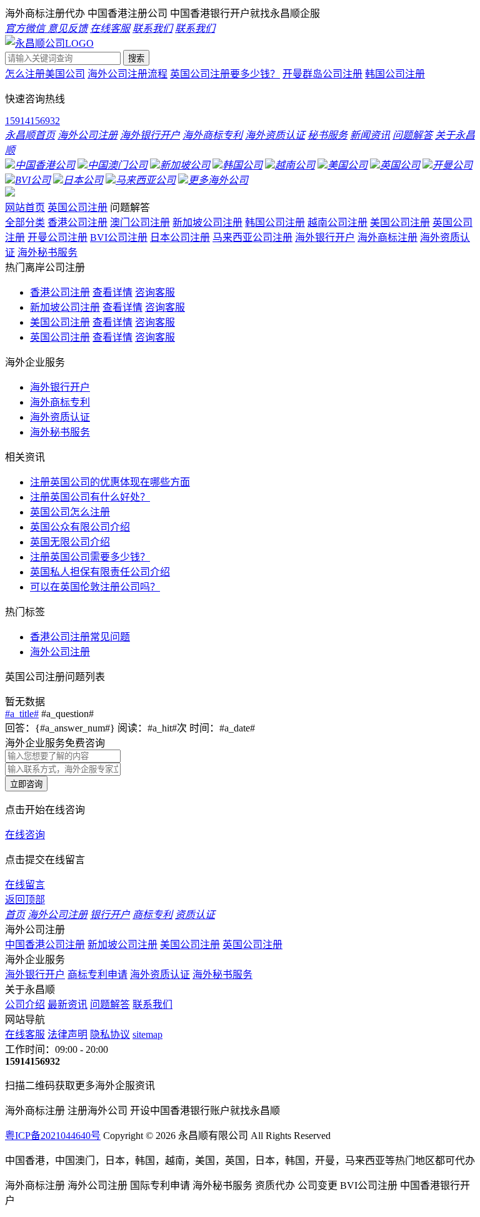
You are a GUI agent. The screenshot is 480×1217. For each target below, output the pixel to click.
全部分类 (25, 222)
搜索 (136, 58)
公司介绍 (25, 1004)
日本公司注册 (180, 237)
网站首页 (25, 207)
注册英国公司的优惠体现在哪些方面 (110, 482)
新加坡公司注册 (207, 222)
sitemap (147, 1034)
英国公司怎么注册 (70, 512)
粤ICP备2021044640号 (53, 1135)
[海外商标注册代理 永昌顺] (49, 43)
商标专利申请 (98, 974)
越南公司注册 (338, 222)
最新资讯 (68, 1004)
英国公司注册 (78, 207)
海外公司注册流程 (128, 74)
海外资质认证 (60, 417)
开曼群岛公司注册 (322, 74)
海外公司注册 (60, 652)
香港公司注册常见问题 (80, 637)
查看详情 (112, 292)
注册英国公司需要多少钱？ (90, 557)
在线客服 (25, 1034)
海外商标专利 (60, 402)
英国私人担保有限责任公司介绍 (100, 572)
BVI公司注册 (119, 237)
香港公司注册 (78, 222)
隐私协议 (110, 1034)
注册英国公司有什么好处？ (90, 497)
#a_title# (22, 713)
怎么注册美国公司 (45, 74)
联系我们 (152, 1004)
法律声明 (68, 1034)
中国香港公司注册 (45, 944)
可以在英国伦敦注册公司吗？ (95, 587)
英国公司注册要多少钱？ (225, 74)
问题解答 (110, 1004)
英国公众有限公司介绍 (80, 527)
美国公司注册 (400, 222)
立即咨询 (26, 784)
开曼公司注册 (58, 237)
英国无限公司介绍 (70, 542)
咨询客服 (155, 292)
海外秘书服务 (48, 252)
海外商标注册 (388, 237)
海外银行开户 (325, 237)
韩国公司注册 (395, 74)
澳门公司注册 (140, 222)
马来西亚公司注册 (252, 237)
